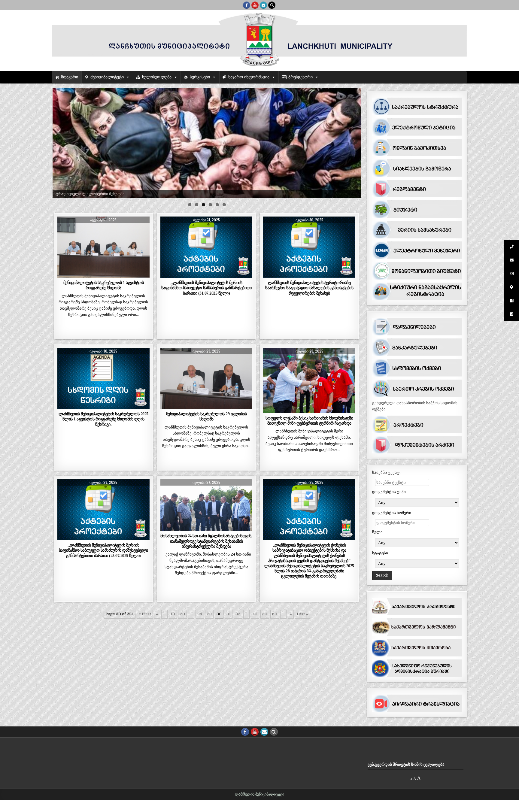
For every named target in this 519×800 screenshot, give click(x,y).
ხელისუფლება (156, 77)
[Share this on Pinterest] (122, 274)
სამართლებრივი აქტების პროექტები (206, 231)
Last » (302, 614)
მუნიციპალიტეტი (107, 77)
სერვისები (200, 77)
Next (353, 141)
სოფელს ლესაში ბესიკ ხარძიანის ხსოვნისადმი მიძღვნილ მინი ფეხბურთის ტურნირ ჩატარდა (309, 421)
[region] (207, 143)
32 (237, 614)
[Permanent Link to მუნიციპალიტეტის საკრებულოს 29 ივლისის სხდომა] (206, 378)
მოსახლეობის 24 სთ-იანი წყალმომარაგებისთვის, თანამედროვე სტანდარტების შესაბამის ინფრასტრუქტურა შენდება (206, 540)
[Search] (271, 5)
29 (209, 614)
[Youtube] (255, 5)
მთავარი (69, 77)
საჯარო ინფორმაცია (248, 77)
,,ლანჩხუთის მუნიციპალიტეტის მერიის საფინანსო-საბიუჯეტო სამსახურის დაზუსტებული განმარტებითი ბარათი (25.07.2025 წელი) (103, 550)
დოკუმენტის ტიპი (389, 491)
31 (228, 614)
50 (264, 614)
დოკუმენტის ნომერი (391, 513)
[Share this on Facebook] (85, 274)
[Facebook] (246, 5)
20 (182, 614)
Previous (60, 141)
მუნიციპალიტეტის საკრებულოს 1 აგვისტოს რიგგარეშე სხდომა (103, 285)
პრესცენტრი (300, 77)
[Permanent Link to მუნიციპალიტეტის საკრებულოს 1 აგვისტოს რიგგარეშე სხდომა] (103, 247)
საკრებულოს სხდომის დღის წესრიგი (104, 362)
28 (199, 614)
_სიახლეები (103, 231)
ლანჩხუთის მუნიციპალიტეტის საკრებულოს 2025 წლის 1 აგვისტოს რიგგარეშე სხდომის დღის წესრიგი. (103, 418)
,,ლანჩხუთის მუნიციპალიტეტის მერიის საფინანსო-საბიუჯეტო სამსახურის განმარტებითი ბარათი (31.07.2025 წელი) (206, 287)
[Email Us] (263, 5)
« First (144, 614)
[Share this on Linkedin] (140, 274)
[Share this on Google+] (103, 274)
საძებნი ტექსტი (387, 472)
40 (255, 614)
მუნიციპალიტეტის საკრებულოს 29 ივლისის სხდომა (206, 416)
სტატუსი (380, 553)
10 (173, 614)
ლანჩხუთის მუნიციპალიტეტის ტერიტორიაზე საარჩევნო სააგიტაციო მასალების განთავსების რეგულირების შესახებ (309, 287)
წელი (377, 532)
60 (274, 614)
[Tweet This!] (66, 274)
